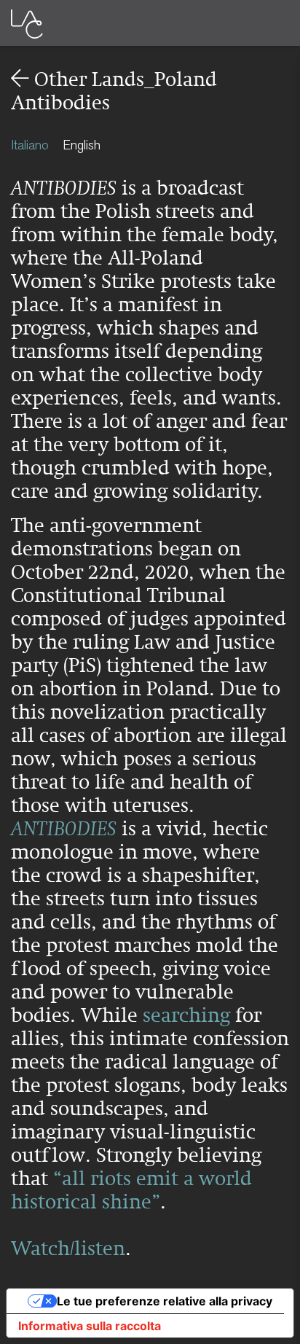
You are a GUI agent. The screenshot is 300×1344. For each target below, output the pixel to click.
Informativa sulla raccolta (89, 1325)
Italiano (30, 144)
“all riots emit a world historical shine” (131, 1190)
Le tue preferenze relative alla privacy (164, 1301)
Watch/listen (68, 1248)
